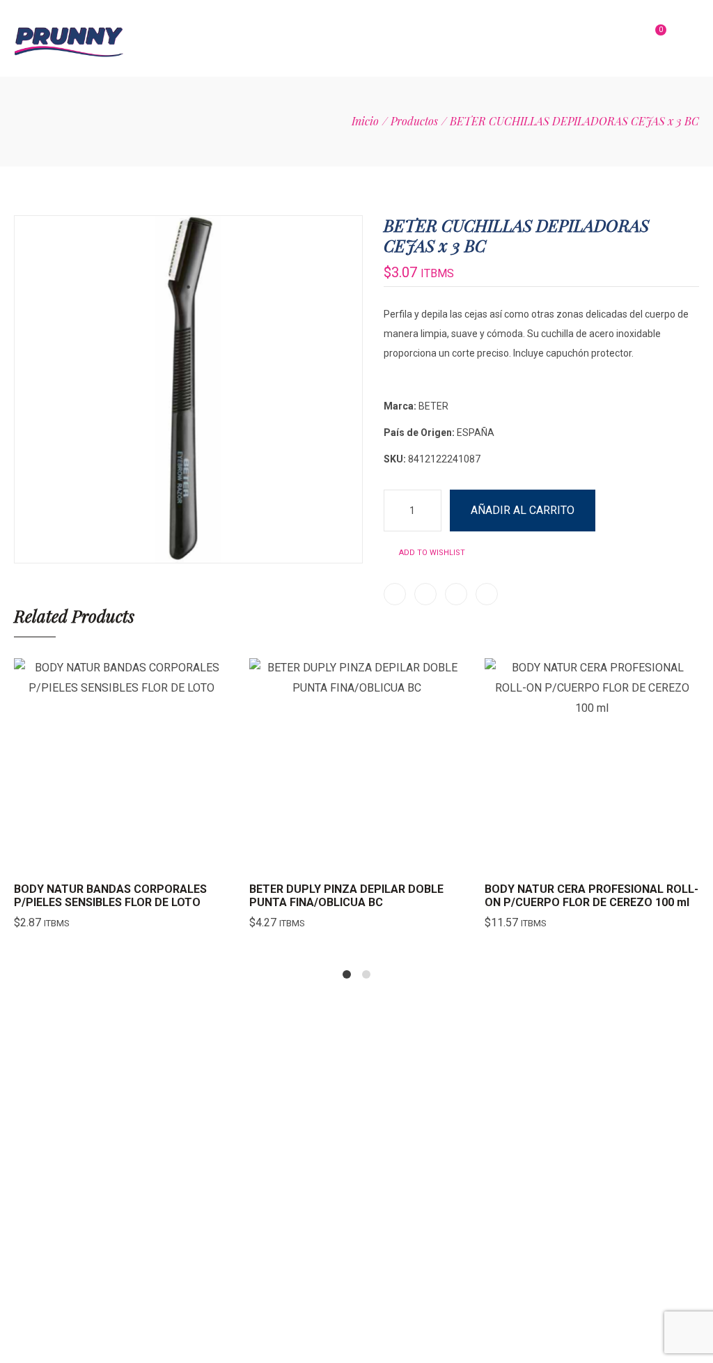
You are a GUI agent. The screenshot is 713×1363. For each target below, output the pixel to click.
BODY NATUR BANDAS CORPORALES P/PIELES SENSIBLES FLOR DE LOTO (110, 895)
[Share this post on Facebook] (395, 594)
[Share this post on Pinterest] (456, 594)
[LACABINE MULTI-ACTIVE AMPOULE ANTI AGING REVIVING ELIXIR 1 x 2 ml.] (675, 191)
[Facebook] (589, 1195)
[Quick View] (121, 858)
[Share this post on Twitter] (425, 594)
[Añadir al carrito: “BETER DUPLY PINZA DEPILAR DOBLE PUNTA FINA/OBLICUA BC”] (321, 858)
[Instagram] (550, 1195)
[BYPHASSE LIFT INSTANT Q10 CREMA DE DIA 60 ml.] (693, 191)
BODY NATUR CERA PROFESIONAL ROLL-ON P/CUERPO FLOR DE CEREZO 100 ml (591, 895)
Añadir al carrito (522, 510)
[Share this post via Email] (487, 594)
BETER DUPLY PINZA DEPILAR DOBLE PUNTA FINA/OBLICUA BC (346, 895)
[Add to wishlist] (156, 858)
